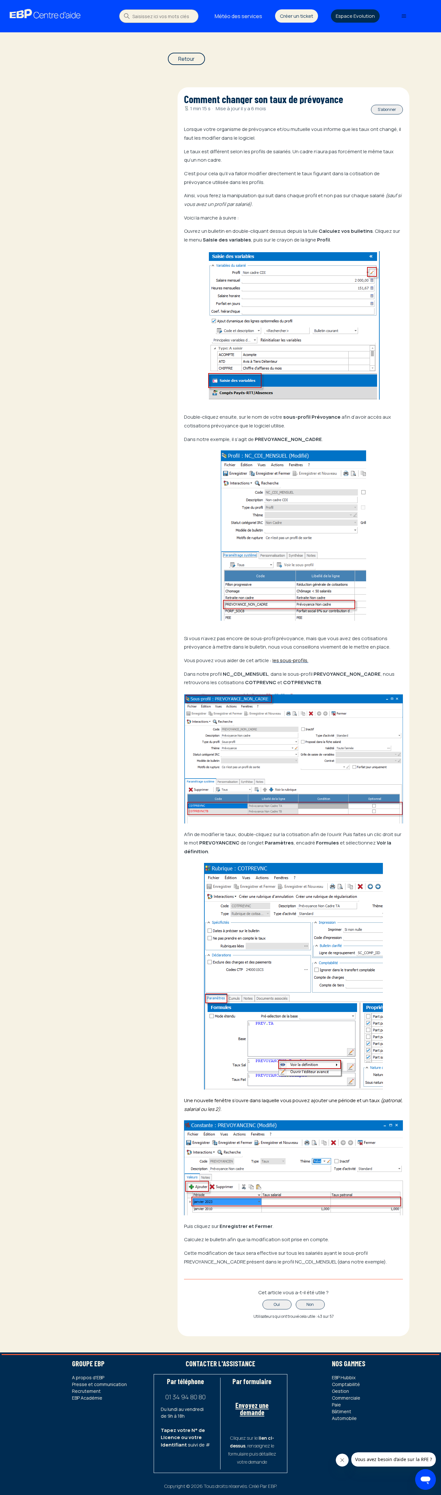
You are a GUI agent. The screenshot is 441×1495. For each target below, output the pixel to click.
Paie (336, 1405)
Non (310, 1304)
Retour (186, 58)
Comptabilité (346, 1384)
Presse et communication (99, 1384)
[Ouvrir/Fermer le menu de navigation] (404, 16)
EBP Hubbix (343, 1377)
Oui (277, 1304)
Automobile (344, 1418)
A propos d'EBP (88, 1377)
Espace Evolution (355, 16)
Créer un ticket (296, 16)
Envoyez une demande (252, 1408)
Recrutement (86, 1391)
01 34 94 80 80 (185, 1397)
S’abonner (387, 109)
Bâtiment (341, 1411)
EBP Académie (87, 1398)
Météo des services (238, 16)
